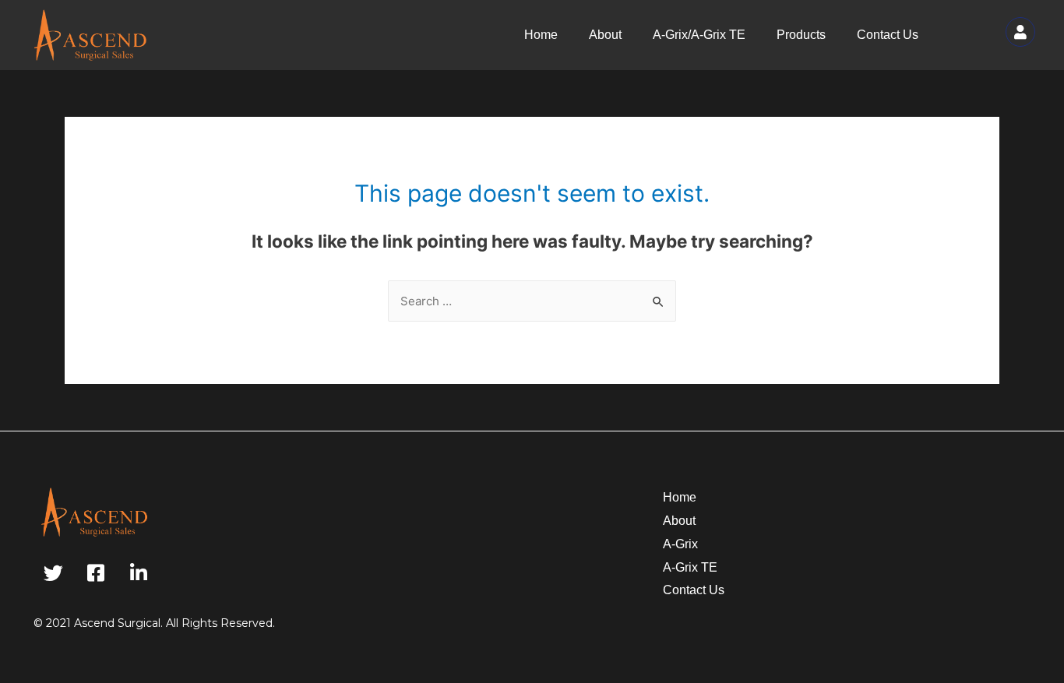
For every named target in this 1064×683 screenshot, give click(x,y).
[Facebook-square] (95, 573)
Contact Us (887, 34)
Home (541, 34)
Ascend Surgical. (118, 623)
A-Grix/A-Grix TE (699, 34)
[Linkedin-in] (138, 573)
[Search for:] (532, 301)
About (605, 34)
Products (801, 34)
